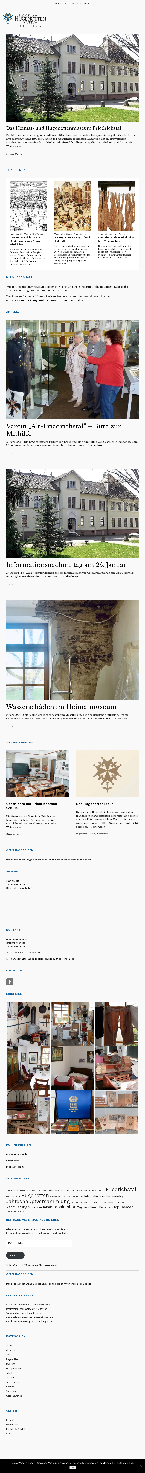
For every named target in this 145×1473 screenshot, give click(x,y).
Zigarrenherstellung (15, 1211)
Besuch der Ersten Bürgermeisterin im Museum (30, 1317)
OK (72, 1467)
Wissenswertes (12, 834)
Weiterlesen (13, 146)
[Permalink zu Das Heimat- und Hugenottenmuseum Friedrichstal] (72, 78)
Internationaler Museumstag (104, 1196)
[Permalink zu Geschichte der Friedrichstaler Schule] (37, 773)
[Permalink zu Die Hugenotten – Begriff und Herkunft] (72, 206)
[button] (28, 1024)
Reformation (118, 1202)
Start (8, 1433)
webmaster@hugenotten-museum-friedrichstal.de (49, 300)
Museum (10, 154)
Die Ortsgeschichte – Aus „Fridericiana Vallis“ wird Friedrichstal (25, 241)
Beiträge (10, 1420)
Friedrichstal (121, 1189)
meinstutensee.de (16, 1154)
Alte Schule (35, 1190)
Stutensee (35, 1207)
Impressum (60, 4)
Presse (110, 1202)
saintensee (12, 1160)
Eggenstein (52, 1190)
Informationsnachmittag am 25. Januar (66, 565)
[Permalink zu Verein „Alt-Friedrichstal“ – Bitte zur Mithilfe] (72, 369)
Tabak (101, 234)
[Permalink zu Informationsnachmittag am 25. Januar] (72, 513)
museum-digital (15, 1166)
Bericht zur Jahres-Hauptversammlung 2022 (29, 1321)
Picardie (102, 1202)
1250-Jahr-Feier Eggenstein (18, 1190)
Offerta (96, 1202)
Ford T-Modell (64, 1190)
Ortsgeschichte (16, 234)
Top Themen (38, 234)
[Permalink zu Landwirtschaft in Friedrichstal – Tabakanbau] (116, 206)
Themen (27, 234)
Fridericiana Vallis (97, 1190)
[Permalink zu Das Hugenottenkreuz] (107, 773)
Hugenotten (59, 234)
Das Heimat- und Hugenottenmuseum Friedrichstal (63, 128)
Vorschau (11, 1391)
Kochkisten (75, 1202)
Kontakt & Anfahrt (80, 4)
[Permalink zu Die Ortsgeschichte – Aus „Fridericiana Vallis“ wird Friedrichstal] (28, 206)
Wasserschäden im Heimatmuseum (61, 707)
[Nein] (140, 1466)
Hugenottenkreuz (57, 1196)
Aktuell (9, 453)
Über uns (19, 154)
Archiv (9, 1354)
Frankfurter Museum (79, 1190)
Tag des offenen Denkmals (95, 1207)
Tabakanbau (64, 1206)
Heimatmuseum (13, 1196)
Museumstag (86, 1202)
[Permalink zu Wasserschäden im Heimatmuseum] (72, 650)
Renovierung (16, 1207)
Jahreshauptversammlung (38, 1201)
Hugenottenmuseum (74, 1196)
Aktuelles (11, 1350)
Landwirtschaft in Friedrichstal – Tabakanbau (116, 239)
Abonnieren (15, 1255)
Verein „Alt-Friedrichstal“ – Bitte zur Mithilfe (28, 1304)
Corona (44, 1190)
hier (53, 296)
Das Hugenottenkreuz (94, 804)
